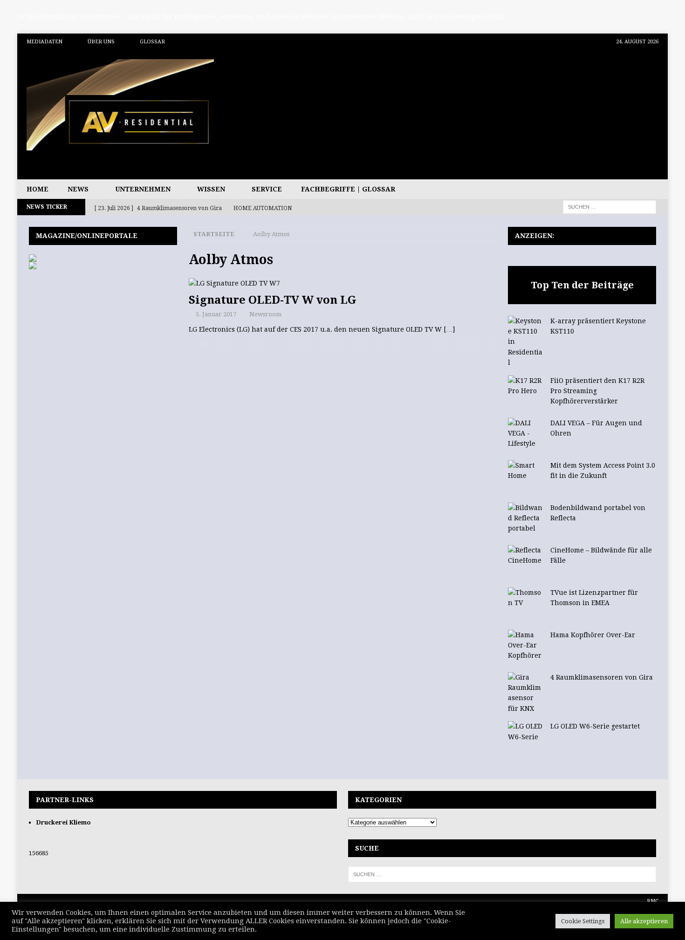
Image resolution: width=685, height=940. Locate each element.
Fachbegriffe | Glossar (348, 189)
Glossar (152, 42)
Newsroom (265, 314)
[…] (449, 329)
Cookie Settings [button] (582, 921)
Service (267, 189)
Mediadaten (44, 42)
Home (37, 189)
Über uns (101, 42)
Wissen (211, 189)
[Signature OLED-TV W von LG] (343, 283)
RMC (652, 901)
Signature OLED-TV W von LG (272, 300)
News (78, 189)
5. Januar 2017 (216, 314)
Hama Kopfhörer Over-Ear (592, 635)
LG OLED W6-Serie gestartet (595, 726)
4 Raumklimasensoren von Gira (601, 677)
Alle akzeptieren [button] (644, 921)
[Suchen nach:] (609, 207)
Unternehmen (143, 189)
